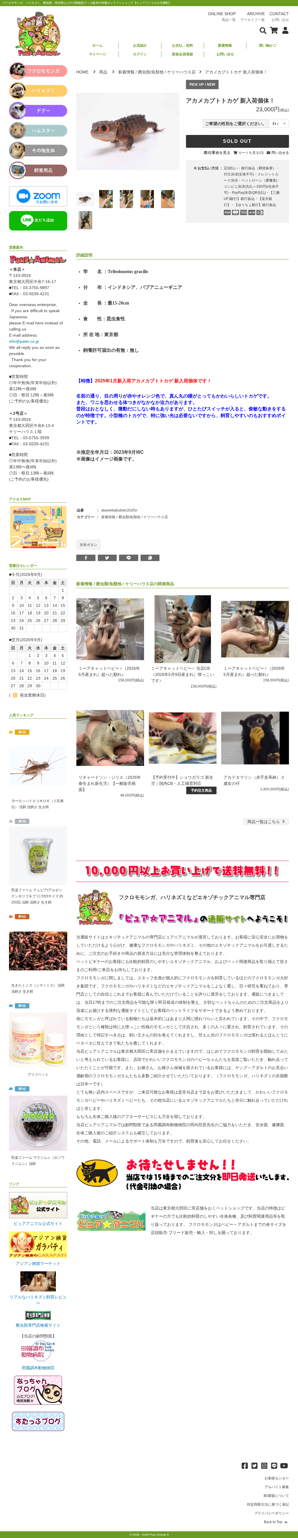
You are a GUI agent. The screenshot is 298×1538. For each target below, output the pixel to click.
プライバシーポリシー (271, 1513)
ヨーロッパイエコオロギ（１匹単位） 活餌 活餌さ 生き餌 (37, 804)
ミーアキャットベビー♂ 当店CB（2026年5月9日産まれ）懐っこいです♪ (182, 674)
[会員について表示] (284, 30)
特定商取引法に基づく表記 (268, 1504)
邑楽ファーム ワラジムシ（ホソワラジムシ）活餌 (38, 1161)
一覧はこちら (264, 821)
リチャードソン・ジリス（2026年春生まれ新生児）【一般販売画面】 (110, 783)
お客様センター (277, 1478)
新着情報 (225, 45)
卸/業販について (276, 1496)
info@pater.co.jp (24, 341)
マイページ (97, 54)
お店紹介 (140, 45)
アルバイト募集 (277, 1487)
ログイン (140, 54)
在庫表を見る (219, 152)
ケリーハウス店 (181, 72)
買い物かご (267, 45)
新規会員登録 (182, 54)
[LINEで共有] (128, 558)
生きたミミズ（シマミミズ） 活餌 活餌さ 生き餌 (38, 988)
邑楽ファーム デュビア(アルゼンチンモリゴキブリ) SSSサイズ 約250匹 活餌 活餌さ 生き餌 (37, 896)
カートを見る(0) (251, 153)
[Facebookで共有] (85, 558)
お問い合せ (225, 54)
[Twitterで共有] (107, 558)
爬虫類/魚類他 (151, 72)
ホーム (97, 45)
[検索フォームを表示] (263, 30)
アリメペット (38, 1075)
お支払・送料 (182, 45)
